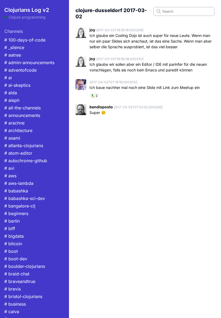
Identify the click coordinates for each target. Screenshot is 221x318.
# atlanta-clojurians (23, 145)
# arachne (14, 123)
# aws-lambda (18, 183)
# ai (8, 77)
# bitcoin (13, 243)
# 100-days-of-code (25, 40)
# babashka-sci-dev (24, 198)
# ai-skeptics (17, 85)
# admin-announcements (29, 62)
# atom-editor (18, 153)
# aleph (11, 100)
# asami (12, 138)
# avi (9, 168)
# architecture (18, 130)
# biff (9, 228)
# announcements (22, 115)
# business (15, 304)
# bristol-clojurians (23, 296)
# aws (10, 175)
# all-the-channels (22, 107)
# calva (11, 311)
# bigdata (14, 236)
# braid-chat (16, 273)
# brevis (12, 289)
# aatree (12, 55)
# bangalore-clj (19, 206)
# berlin (12, 221)
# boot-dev (15, 258)
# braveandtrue (19, 281)
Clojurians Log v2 (26, 10)
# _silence (14, 47)
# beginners (16, 213)
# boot (11, 251)
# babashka (16, 190)
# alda (10, 92)
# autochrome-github (25, 160)
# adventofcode (20, 70)
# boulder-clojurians (24, 266)
